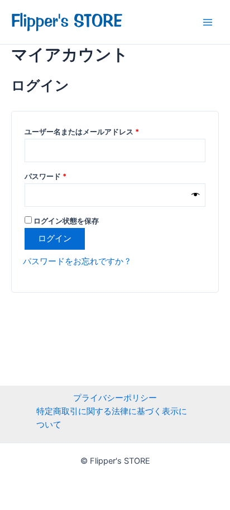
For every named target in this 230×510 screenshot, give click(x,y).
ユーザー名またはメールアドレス (85, 130)
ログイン (54, 239)
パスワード (49, 175)
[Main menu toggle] (208, 22)
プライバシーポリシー (115, 398)
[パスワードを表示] (195, 195)
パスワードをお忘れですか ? (76, 261)
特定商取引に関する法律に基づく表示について (111, 418)
